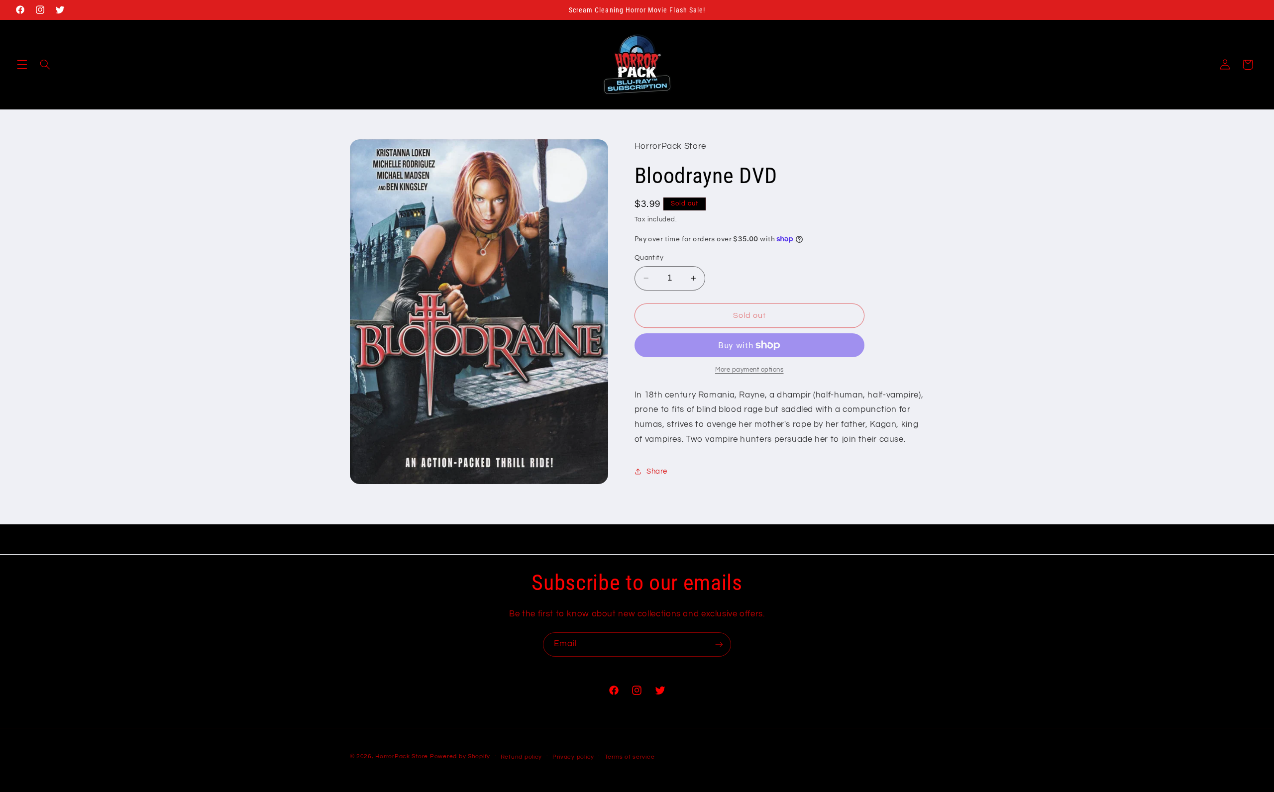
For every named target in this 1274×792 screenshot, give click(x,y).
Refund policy (521, 757)
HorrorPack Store (401, 756)
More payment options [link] (749, 370)
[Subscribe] (719, 644)
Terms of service (630, 757)
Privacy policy (573, 757)
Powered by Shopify (460, 756)
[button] (21, 64)
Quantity (649, 257)
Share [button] (656, 471)
